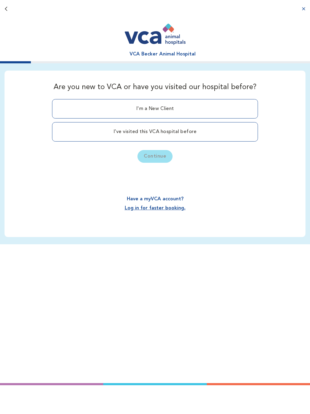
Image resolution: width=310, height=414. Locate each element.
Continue (155, 156)
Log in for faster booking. (155, 208)
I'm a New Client (155, 108)
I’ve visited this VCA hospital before (155, 131)
